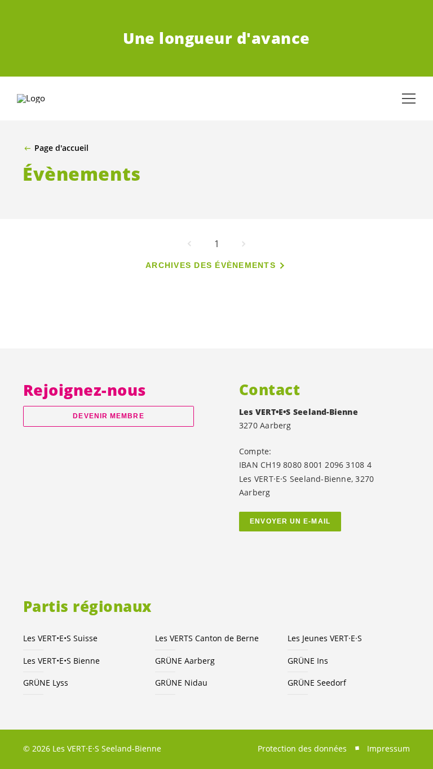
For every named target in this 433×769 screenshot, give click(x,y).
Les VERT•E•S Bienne (61, 660)
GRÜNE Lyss (45, 682)
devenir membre (108, 416)
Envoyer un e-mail (290, 521)
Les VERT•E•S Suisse (60, 638)
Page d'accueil (61, 148)
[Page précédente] (189, 243)
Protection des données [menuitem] (302, 748)
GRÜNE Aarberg (185, 660)
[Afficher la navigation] (409, 98)
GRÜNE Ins (308, 660)
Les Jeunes (325, 638)
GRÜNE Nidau (181, 682)
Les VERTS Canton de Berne (207, 638)
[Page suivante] (243, 243)
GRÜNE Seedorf (317, 682)
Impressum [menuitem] (388, 748)
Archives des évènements (210, 265)
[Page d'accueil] (45, 98)
